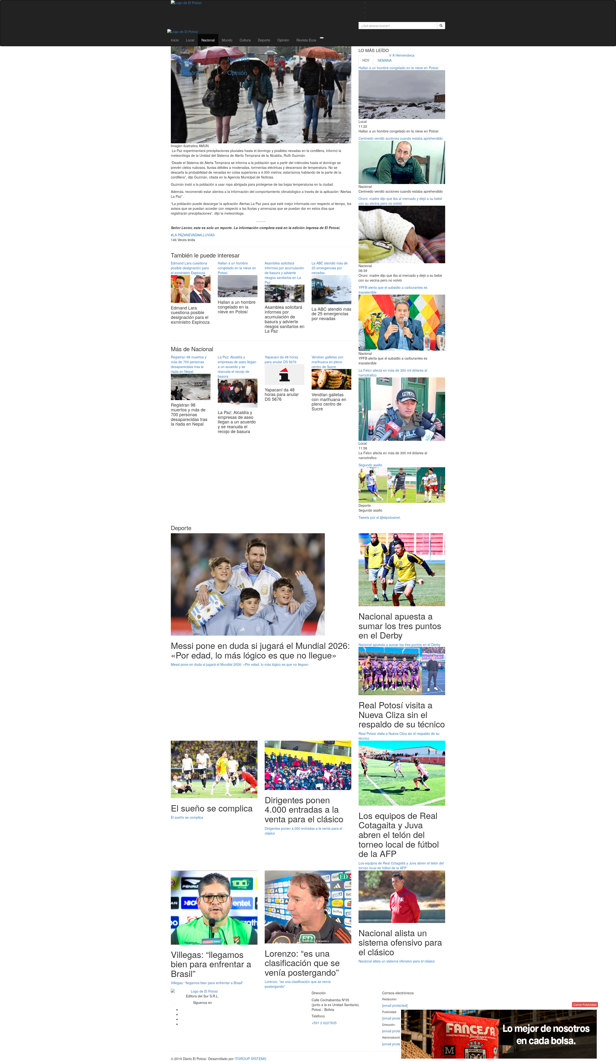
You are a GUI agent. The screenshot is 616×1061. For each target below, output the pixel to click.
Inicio (175, 40)
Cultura (245, 40)
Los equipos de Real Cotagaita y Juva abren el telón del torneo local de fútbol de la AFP (401, 865)
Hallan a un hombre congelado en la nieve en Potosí (237, 268)
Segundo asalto (370, 464)
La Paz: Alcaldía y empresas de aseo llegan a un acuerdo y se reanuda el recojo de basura (237, 367)
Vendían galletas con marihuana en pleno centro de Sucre (327, 362)
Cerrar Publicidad (585, 1004)
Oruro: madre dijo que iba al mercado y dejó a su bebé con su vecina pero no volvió (400, 201)
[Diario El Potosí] (261, 2)
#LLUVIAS (207, 234)
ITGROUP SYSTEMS (250, 1058)
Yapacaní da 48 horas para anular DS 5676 (281, 359)
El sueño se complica (187, 817)
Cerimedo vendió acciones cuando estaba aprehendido (401, 138)
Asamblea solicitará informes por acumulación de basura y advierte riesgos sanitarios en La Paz (284, 273)
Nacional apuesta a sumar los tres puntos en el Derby (399, 644)
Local (190, 40)
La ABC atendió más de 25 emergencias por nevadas (330, 268)
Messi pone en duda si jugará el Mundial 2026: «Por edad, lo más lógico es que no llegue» (240, 664)
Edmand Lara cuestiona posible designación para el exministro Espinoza (190, 268)
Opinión (283, 40)
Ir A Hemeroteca (401, 55)
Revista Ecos (306, 40)
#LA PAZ (177, 234)
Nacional (208, 40)
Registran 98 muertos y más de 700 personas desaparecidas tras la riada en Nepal (188, 364)
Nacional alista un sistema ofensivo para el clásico (397, 961)
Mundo (227, 40)
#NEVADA (191, 234)
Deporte (264, 40)
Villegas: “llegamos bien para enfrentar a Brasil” (207, 982)
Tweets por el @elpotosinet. (380, 517)
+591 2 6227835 (324, 1022)
